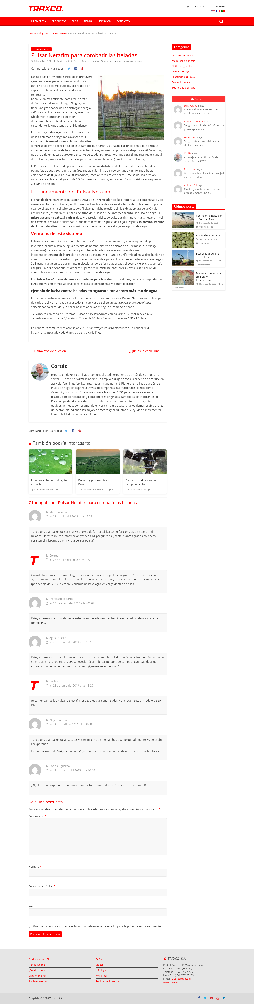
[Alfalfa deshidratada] (183, 233)
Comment (200, 99)
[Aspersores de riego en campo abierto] (145, 461)
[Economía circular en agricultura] (183, 252)
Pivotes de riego (181, 71)
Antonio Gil (190, 185)
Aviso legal (102, 975)
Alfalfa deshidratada (208, 235)
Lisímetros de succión (48, 351)
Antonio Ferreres (193, 121)
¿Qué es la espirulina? (147, 351)
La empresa (38, 21)
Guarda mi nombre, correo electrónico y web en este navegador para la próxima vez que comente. (97, 926)
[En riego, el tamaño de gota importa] (50, 461)
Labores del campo (183, 55)
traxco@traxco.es (182, 978)
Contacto (123, 21)
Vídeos (100, 964)
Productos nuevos (56, 33)
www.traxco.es (171, 982)
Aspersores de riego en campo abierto (141, 482)
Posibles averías (38, 981)
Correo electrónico (42, 886)
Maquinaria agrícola (183, 60)
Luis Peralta (190, 105)
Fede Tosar (190, 137)
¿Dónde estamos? (39, 970)
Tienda (88, 21)
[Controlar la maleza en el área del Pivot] (183, 214)
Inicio (33, 33)
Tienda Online (37, 964)
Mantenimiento (37, 975)
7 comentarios (91, 60)
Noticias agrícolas (182, 66)
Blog (75, 21)
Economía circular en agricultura (208, 255)
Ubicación (104, 21)
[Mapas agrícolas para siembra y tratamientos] (183, 271)
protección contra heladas (129, 60)
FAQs (99, 959)
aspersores (109, 60)
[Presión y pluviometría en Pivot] (97, 461)
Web (31, 906)
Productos (58, 21)
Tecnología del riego (183, 87)
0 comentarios (206, 226)
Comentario (37, 816)
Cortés (60, 60)
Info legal (101, 970)
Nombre (35, 866)
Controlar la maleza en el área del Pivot (209, 217)
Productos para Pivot (40, 959)
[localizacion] (165, 959)
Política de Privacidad (108, 981)
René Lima (190, 169)
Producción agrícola (183, 76)
